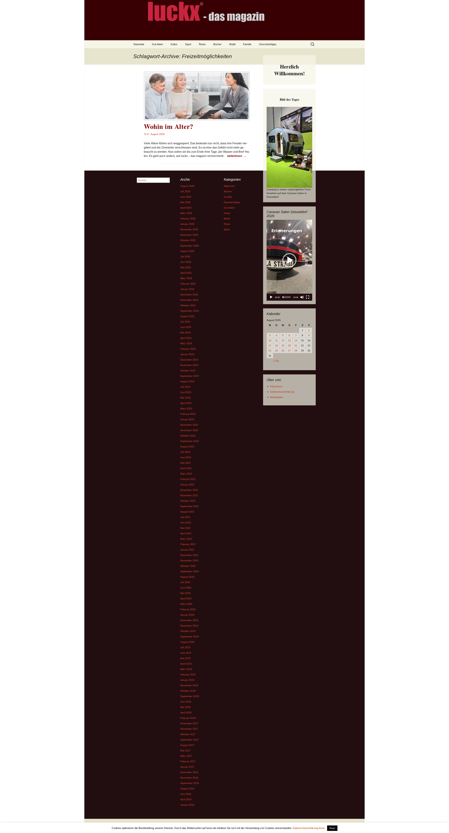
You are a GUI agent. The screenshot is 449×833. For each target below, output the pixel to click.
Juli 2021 (185, 517)
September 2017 (189, 739)
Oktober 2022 (188, 435)
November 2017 (189, 728)
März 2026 (186, 213)
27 (289, 350)
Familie (247, 44)
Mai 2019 (185, 658)
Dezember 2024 (189, 294)
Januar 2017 (187, 766)
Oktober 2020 (188, 566)
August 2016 (187, 788)
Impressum (276, 386)
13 (289, 340)
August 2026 (187, 186)
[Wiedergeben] (271, 297)
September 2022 (189, 441)
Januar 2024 (187, 354)
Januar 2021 (187, 549)
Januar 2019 (187, 680)
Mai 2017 (185, 750)
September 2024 (189, 310)
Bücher (217, 44)
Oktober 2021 (188, 500)
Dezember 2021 (189, 490)
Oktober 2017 (188, 734)
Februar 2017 (188, 761)
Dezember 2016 (189, 772)
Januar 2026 (187, 224)
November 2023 (189, 365)
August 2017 (187, 745)
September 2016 (189, 783)
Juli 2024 (185, 321)
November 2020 (189, 560)
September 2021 (189, 506)
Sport (188, 44)
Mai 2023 (185, 397)
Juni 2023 (185, 392)
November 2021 (189, 495)
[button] (289, 260)
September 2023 (189, 376)
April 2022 (186, 468)
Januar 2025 (187, 289)
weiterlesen (237, 155)
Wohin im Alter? (168, 126)
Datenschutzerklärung (282, 391)
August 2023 (187, 381)
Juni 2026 (185, 196)
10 (270, 340)
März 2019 (186, 669)
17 (270, 345)
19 (283, 345)
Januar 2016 (187, 804)
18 (276, 345)
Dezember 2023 (189, 359)
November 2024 (189, 300)
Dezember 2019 (189, 620)
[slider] (287, 297)
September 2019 (189, 636)
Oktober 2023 (188, 370)
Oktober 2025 (188, 240)
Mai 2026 (185, 202)
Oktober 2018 (188, 690)
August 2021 (187, 511)
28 (295, 350)
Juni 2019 (185, 652)
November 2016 (189, 777)
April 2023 (186, 403)
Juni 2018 (185, 701)
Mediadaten (276, 397)
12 (283, 340)
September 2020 (189, 571)
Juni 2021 (185, 522)
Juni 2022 (185, 457)
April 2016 (186, 799)
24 (270, 350)
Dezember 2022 (189, 424)
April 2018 (186, 712)
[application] (289, 260)
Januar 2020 (187, 614)
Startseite (138, 44)
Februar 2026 (188, 218)
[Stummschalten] (302, 297)
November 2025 (189, 234)
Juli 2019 (185, 647)
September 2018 (189, 696)
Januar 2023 (187, 419)
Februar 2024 (188, 348)
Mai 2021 (185, 528)
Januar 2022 (187, 484)
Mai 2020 (185, 593)
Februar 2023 (188, 414)
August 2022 (187, 446)
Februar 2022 (188, 479)
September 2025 (189, 245)
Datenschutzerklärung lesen (309, 828)
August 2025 (187, 251)
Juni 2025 (185, 262)
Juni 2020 (185, 587)
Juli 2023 (185, 386)
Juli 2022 (185, 452)
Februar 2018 (188, 718)
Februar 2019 (188, 674)
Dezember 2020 (189, 555)
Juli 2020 (185, 582)
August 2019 (187, 642)
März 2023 (186, 408)
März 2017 (186, 756)
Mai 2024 (185, 332)
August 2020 (187, 576)
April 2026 (186, 207)
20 (289, 345)
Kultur (174, 44)
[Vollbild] (307, 297)
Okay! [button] (332, 828)
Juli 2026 (185, 191)
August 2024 (187, 316)
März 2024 (186, 343)
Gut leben (157, 44)
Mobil (232, 44)
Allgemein (229, 186)
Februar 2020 (188, 609)
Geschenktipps (267, 44)
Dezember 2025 (189, 229)
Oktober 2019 (188, 631)
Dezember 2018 (189, 685)
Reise (202, 44)
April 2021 (186, 533)
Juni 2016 (185, 794)
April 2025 (186, 272)
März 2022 (186, 473)
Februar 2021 (188, 544)
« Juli (276, 360)
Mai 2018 (185, 707)
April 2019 (186, 663)
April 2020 (186, 598)
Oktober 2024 (188, 305)
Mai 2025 (185, 267)
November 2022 (189, 430)
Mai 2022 (185, 462)
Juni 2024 (185, 327)
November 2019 (189, 625)
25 (276, 350)
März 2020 (186, 604)
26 (283, 350)
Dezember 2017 (189, 723)
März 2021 (186, 538)
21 (295, 345)
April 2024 (186, 338)
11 (276, 340)
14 (295, 340)
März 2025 (186, 278)
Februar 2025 (188, 283)
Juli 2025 (185, 256)
